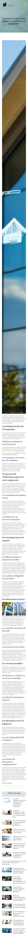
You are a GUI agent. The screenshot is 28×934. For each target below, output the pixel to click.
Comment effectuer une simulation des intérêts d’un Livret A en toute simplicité (19, 846)
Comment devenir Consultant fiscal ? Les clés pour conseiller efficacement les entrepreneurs (13, 862)
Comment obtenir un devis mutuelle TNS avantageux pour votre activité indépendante (19, 922)
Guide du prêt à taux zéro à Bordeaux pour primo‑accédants (19, 838)
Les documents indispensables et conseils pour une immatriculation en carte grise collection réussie (19, 880)
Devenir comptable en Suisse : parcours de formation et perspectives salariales (19, 914)
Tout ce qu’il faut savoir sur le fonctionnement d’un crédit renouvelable (19, 906)
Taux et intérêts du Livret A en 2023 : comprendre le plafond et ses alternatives (19, 823)
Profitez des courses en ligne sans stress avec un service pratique (19, 831)
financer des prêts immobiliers (8, 451)
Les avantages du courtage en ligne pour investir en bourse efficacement (19, 889)
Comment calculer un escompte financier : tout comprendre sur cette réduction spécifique (19, 871)
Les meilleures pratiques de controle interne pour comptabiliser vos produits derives (19, 855)
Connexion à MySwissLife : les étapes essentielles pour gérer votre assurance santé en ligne (19, 814)
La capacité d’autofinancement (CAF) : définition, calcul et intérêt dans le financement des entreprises (19, 802)
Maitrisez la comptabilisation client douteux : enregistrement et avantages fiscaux (19, 898)
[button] (25, 5)
